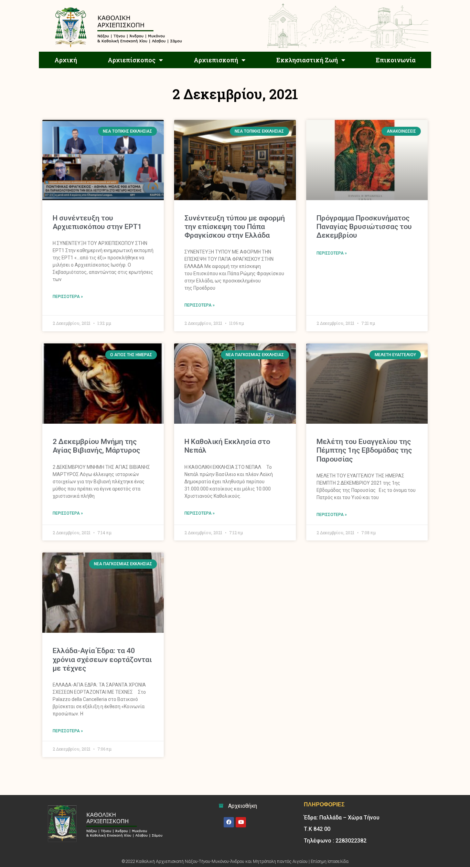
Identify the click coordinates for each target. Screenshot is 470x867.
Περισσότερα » (68, 296)
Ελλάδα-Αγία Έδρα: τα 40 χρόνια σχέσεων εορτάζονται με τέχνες (102, 659)
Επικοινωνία (396, 60)
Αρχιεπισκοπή (216, 60)
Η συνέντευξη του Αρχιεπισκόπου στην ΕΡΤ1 (97, 222)
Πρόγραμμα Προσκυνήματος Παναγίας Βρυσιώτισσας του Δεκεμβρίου (364, 226)
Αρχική (65, 60)
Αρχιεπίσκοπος (132, 60)
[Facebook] (229, 822)
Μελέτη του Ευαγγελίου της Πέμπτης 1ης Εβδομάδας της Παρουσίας (364, 450)
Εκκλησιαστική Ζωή (307, 60)
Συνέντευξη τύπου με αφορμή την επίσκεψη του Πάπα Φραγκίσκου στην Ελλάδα (234, 226)
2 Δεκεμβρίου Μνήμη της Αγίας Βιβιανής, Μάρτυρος (96, 445)
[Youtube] (241, 822)
